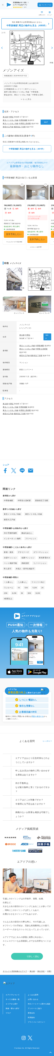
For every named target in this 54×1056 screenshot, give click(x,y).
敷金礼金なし (27, 533)
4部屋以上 (8, 598)
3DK (29, 593)
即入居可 (7, 568)
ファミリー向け (38, 582)
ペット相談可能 (10, 563)
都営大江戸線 (8, 127)
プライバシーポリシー (36, 1022)
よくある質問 (33, 995)
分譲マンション (10, 557)
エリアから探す (12, 1004)
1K (19, 587)
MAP (46, 122)
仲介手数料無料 (10, 533)
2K (42, 587)
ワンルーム (8, 587)
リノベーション (40, 563)
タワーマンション (40, 552)
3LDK (37, 593)
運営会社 (31, 1013)
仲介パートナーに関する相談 (39, 1004)
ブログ (8, 1013)
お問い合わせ (33, 999)
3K (22, 593)
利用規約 (31, 1017)
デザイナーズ (23, 552)
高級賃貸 (25, 563)
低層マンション (28, 557)
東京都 (5, 117)
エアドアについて (13, 995)
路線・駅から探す (13, 1008)
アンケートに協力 (35, 1008)
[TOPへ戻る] (12, 13)
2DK (5, 593)
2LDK (14, 593)
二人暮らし (22, 582)
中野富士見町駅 (25, 123)
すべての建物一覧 (13, 999)
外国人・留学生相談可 (25, 568)
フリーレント (30, 538)
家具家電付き (44, 557)
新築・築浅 (8, 552)
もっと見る (27, 99)
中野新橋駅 (23, 120)
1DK (26, 587)
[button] (50, 1053)
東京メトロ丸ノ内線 (10, 120)
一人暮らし (8, 582)
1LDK (34, 587)
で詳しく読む (32, 956)
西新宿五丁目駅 (20, 127)
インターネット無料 (12, 538)
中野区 (11, 117)
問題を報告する (38, 716)
